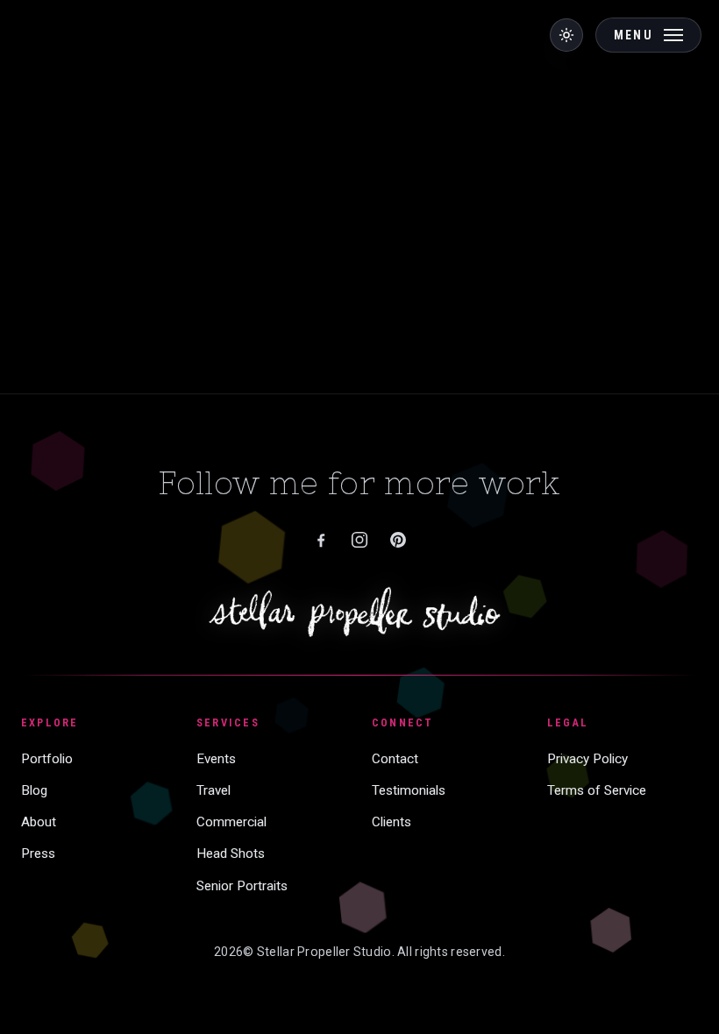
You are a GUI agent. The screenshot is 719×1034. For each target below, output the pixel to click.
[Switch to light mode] (566, 35)
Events (216, 759)
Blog (34, 790)
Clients (391, 822)
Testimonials (408, 790)
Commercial (231, 822)
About (38, 822)
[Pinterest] (398, 540)
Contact (395, 759)
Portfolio (47, 759)
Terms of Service (596, 790)
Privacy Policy (587, 759)
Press (38, 853)
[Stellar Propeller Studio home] (360, 612)
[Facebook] (321, 540)
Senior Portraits (242, 886)
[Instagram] (359, 540)
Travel (213, 790)
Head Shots (230, 853)
